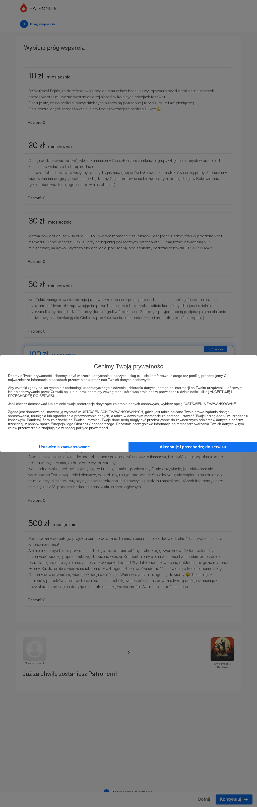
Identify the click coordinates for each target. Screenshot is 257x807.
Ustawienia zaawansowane (64, 447)
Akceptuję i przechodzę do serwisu (193, 447)
